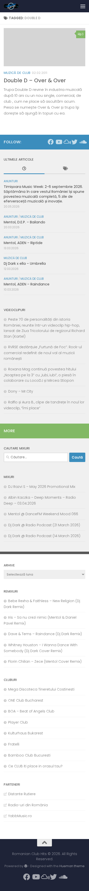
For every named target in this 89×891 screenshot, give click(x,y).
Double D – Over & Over (35, 80)
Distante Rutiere (22, 794)
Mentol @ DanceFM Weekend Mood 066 (43, 514)
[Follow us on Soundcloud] (82, 142)
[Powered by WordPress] (25, 866)
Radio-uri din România (28, 805)
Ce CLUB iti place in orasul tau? (35, 766)
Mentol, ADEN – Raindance (26, 284)
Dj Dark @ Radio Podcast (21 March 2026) (44, 525)
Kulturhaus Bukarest (25, 733)
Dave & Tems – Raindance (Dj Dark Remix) (45, 633)
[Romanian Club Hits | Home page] (13, 6)
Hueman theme (72, 866)
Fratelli (13, 744)
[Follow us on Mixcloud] (66, 142)
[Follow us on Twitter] (74, 142)
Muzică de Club (17, 72)
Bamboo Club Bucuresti (29, 755)
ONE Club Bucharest (25, 700)
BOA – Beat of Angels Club (31, 711)
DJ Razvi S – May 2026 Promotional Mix (41, 486)
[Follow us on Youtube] (59, 142)
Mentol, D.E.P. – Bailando (24, 222)
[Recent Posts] (24, 169)
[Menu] (83, 6)
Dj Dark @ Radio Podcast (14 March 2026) (44, 535)
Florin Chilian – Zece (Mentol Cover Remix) (45, 661)
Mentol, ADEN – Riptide (23, 242)
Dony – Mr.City (20, 391)
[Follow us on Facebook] (51, 142)
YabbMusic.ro (20, 815)
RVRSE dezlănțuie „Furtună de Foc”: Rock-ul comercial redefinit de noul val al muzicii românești (43, 353)
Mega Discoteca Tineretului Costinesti (41, 689)
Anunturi (11, 181)
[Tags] (64, 169)
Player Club (18, 722)
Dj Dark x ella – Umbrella (25, 263)
